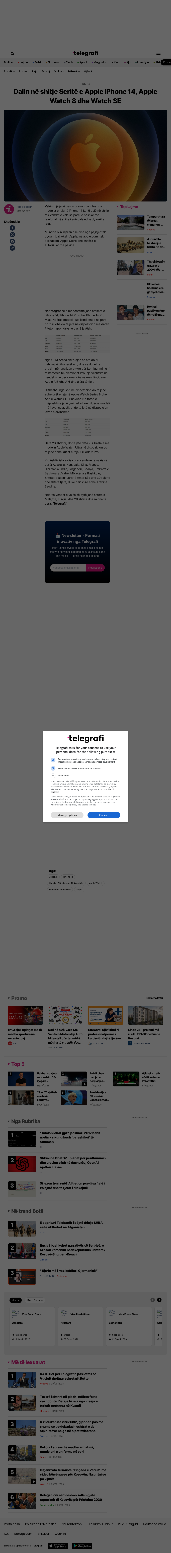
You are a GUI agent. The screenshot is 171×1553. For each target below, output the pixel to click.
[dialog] (85, 776)
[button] (85, 775)
